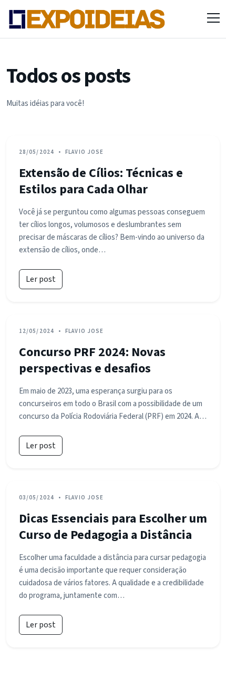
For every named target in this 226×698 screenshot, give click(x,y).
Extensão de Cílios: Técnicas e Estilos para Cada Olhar (101, 181)
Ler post (41, 279)
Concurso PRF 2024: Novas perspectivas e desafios (92, 360)
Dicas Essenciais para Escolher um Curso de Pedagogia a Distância (113, 526)
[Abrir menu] (213, 19)
